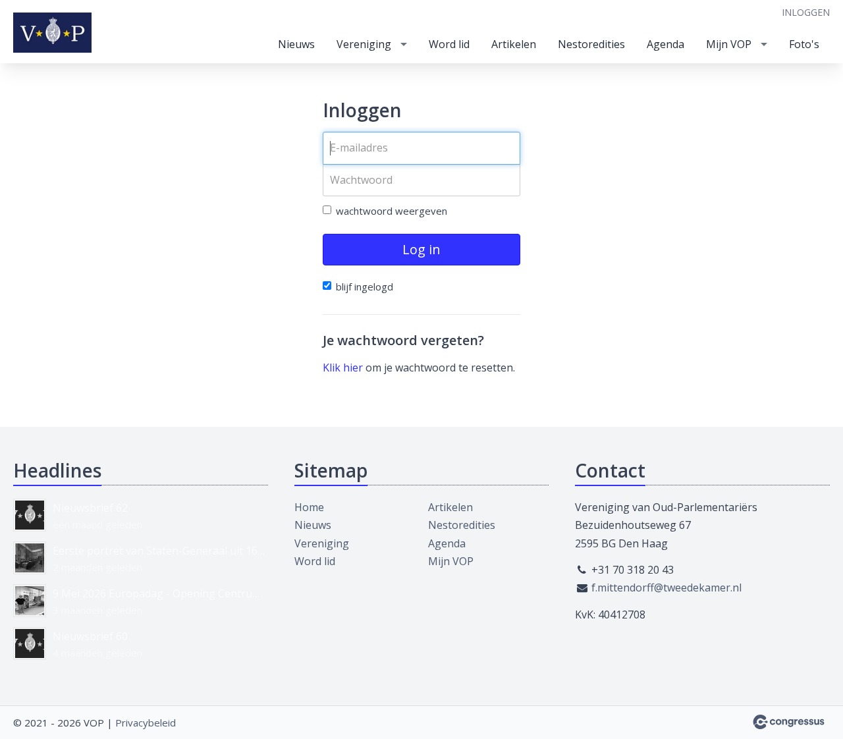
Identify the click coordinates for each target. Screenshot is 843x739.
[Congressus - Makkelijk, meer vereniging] (789, 722)
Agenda (665, 44)
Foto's (804, 44)
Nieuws (296, 44)
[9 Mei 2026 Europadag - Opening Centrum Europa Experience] (29, 600)
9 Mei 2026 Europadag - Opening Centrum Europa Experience (160, 593)
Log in (421, 249)
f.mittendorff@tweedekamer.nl (666, 587)
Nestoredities (591, 44)
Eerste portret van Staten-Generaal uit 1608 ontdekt (160, 550)
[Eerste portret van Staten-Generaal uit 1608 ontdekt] (29, 557)
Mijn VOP (728, 44)
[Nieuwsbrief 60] (29, 643)
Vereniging (364, 44)
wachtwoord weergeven (391, 210)
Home (309, 507)
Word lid (449, 44)
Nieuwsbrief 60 (90, 636)
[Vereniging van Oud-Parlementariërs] (52, 33)
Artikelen (513, 44)
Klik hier (343, 367)
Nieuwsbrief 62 (90, 508)
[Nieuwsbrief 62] (29, 515)
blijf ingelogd (364, 286)
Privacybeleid (145, 722)
